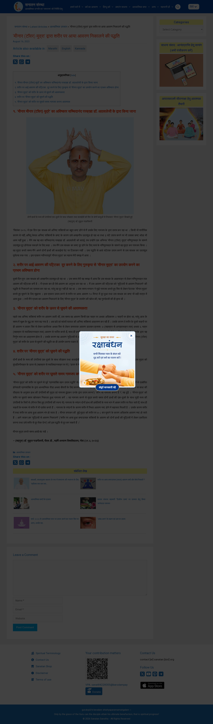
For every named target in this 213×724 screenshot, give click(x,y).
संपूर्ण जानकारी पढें (107, 387)
